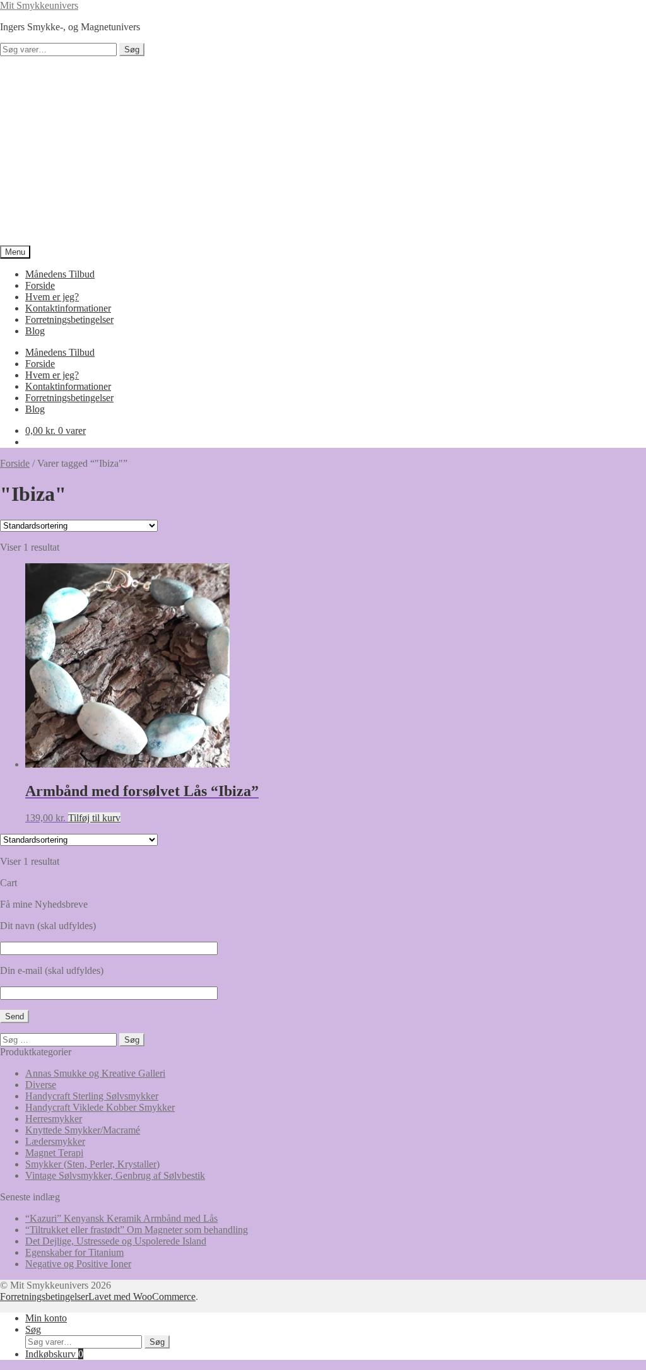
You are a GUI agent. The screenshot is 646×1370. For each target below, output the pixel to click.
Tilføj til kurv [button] (94, 817)
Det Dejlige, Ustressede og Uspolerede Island (115, 1241)
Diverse (40, 1084)
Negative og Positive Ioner (78, 1263)
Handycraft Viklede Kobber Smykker (100, 1107)
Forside (40, 285)
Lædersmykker (55, 1141)
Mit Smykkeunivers (39, 5)
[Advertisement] (323, 150)
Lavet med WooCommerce (142, 1296)
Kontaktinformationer (68, 308)
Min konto (46, 1318)
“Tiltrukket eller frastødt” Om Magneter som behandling (136, 1229)
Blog (35, 330)
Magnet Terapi (54, 1152)
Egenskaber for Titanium (74, 1252)
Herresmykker (53, 1118)
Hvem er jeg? (52, 296)
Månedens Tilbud (60, 274)
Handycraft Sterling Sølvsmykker (91, 1096)
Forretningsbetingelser (69, 319)
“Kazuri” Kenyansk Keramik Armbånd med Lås (121, 1218)
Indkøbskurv (54, 1354)
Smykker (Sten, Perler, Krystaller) (92, 1164)
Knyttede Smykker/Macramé (82, 1130)
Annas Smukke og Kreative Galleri (95, 1073)
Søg (131, 49)
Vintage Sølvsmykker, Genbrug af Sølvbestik (115, 1175)
